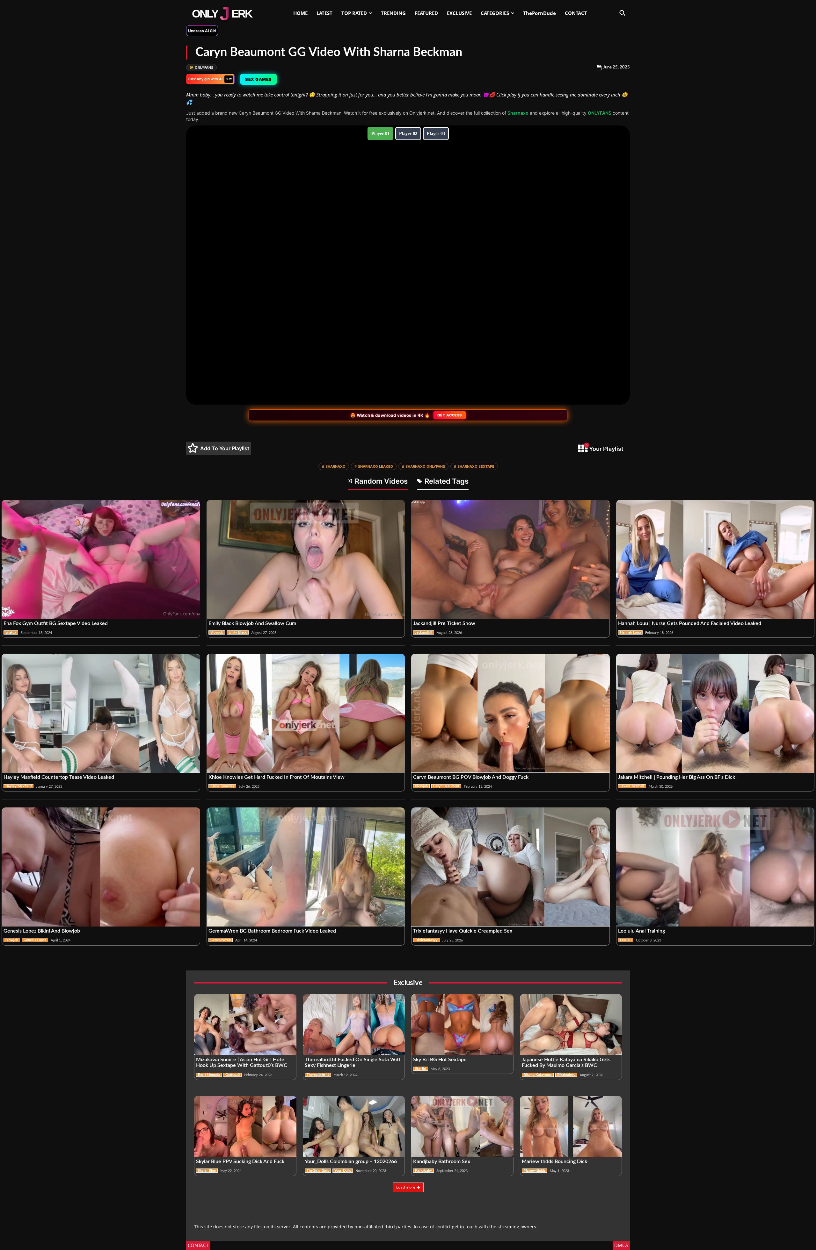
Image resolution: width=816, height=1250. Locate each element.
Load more (405, 1187)
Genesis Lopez (35, 940)
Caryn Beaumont (446, 786)
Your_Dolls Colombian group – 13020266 (351, 1161)
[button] (622, 12)
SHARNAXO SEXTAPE (474, 466)
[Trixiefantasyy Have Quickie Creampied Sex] (510, 867)
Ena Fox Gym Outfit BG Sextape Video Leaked (56, 623)
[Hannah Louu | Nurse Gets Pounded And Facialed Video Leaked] (715, 559)
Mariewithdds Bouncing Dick (554, 1161)
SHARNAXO (334, 466)
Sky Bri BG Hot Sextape (440, 1059)
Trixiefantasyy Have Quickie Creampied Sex (462, 931)
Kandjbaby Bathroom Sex (441, 1161)
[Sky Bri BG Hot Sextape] (462, 1024)
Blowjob (216, 632)
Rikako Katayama (538, 1074)
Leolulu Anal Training (641, 931)
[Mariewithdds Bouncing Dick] (571, 1126)
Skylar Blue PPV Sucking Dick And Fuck (240, 1161)
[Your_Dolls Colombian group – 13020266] (354, 1126)
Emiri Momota (209, 1074)
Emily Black (238, 632)
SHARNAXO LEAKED (373, 466)
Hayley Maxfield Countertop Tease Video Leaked (59, 777)
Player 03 (436, 133)
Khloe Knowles (222, 786)
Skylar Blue (207, 1170)
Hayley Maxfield (18, 786)
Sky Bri (420, 1068)
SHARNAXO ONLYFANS (423, 466)
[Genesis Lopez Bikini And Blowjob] (101, 867)
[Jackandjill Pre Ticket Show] (510, 559)
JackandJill (423, 632)
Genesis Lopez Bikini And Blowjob (42, 931)
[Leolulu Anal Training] (715, 867)
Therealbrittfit (318, 1074)
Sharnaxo (517, 113)
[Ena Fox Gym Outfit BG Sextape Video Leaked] (101, 559)
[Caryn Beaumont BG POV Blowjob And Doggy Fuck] (510, 713)
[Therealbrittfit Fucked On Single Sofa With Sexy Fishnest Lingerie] (354, 1024)
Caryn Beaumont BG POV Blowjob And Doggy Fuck (470, 777)
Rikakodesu (566, 1074)
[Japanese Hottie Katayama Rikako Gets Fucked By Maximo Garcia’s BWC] (571, 1024)
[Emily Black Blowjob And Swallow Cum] (306, 559)
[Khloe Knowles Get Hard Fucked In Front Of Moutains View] (306, 713)
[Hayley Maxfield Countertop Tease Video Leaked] (101, 713)
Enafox (10, 632)
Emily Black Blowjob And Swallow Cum (252, 623)
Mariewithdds (534, 1170)
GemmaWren (220, 940)
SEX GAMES (257, 79)
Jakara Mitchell (632, 786)
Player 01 (380, 133)
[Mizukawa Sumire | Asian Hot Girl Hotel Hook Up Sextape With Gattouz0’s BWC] (245, 1024)
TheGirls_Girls (318, 1170)
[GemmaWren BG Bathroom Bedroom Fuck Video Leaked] (306, 867)
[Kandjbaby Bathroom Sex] (462, 1126)
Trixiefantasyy (426, 940)
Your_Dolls (342, 1170)
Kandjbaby (423, 1170)
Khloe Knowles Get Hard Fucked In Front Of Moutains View (276, 777)
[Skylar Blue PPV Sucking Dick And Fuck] (245, 1126)
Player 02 (408, 133)
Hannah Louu (630, 632)
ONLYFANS (201, 67)
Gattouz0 (232, 1074)
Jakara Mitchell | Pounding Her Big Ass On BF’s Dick (676, 777)
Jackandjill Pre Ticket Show (444, 623)
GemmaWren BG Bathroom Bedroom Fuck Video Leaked (272, 931)
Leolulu (625, 940)
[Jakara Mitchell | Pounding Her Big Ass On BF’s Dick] (715, 713)
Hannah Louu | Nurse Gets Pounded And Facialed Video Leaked (689, 623)
